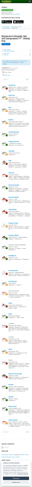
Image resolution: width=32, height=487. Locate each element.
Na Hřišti (11, 397)
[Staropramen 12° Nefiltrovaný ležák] (4, 97)
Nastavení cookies (11, 457)
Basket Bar (12, 95)
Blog (3, 454)
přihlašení (18, 14)
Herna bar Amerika (14, 185)
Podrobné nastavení (22, 473)
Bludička (11, 120)
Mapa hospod (7, 75)
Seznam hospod (7, 72)
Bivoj (10, 107)
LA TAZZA (11, 337)
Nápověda (4, 457)
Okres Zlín (5, 55)
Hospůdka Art (12, 256)
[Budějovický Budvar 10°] (4, 292)
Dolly (10, 160)
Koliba (10, 314)
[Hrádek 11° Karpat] (4, 174)
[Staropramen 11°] (4, 86)
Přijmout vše (16, 478)
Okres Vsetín (6, 53)
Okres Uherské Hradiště (8, 51)
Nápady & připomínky (9, 454)
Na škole (11, 384)
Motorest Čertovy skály (15, 374)
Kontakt (18, 457)
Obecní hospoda (13, 420)
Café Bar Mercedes (14, 132)
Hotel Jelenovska (13, 270)
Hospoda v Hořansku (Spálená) (17, 245)
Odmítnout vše (16, 482)
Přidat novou (6, 44)
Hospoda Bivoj (12, 209)
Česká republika (6, 28)
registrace (12, 14)
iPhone (26, 454)
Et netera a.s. (5, 447)
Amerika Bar (12, 85)
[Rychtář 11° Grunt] (4, 224)
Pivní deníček (4, 1)
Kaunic (10, 303)
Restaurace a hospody (16, 26)
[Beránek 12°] (4, 272)
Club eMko (11, 151)
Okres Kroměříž (7, 49)
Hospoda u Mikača (14, 235)
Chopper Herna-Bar (14, 141)
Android (22, 454)
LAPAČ (10, 349)
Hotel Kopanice (13, 281)
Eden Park (11, 173)
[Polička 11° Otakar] (4, 162)
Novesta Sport (13, 406)
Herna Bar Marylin (14, 197)
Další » (27, 79)
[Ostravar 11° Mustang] (4, 211)
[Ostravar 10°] (4, 257)
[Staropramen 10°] (4, 143)
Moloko (11, 360)
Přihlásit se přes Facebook (7, 10)
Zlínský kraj (14, 28)
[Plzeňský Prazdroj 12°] (4, 304)
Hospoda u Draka (13, 223)
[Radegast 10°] (4, 237)
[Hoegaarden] (4, 325)
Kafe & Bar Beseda (14, 291)
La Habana (11, 323)
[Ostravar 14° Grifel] (4, 198)
